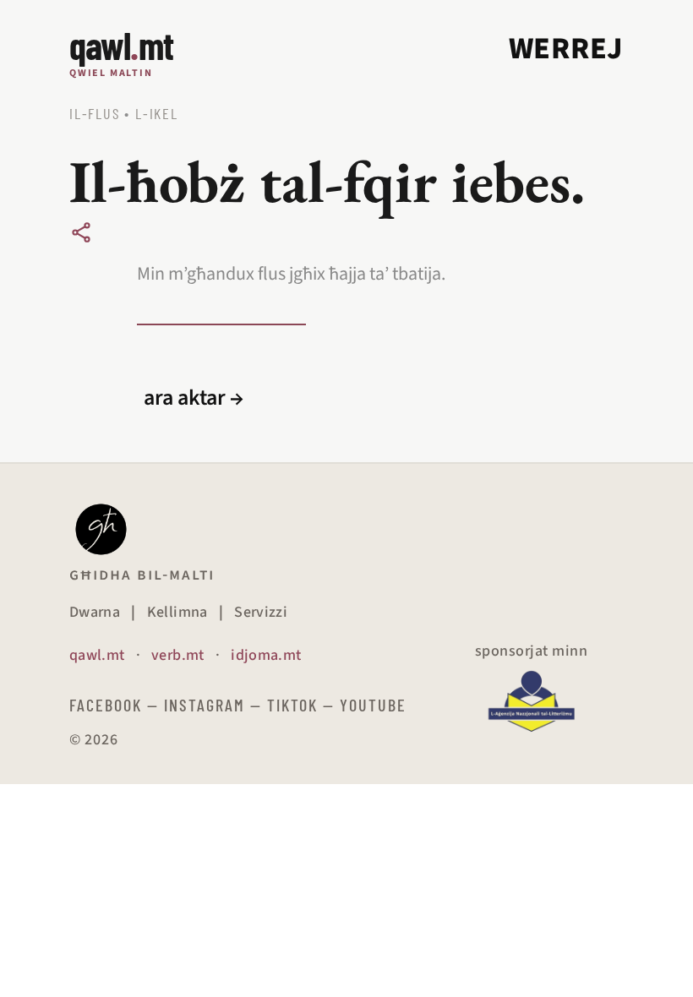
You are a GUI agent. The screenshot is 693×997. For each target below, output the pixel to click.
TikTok (292, 705)
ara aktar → (193, 398)
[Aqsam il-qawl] (81, 232)
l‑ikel (156, 113)
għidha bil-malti (142, 574)
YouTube (373, 705)
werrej (566, 48)
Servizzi (260, 612)
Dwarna (94, 612)
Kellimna (177, 612)
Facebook (105, 705)
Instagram (204, 705)
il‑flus (94, 113)
